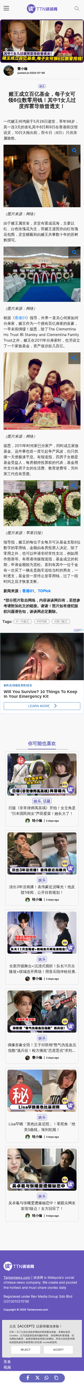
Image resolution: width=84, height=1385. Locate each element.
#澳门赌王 (60, 621)
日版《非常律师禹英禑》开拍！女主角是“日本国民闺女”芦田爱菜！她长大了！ (42, 810)
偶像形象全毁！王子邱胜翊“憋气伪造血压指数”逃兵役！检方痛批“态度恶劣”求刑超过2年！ (42, 1047)
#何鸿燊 (42, 621)
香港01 (20, 317)
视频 (7, 1367)
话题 (46, 801)
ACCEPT (58, 1349)
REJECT (26, 1349)
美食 (7, 1361)
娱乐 (42, 86)
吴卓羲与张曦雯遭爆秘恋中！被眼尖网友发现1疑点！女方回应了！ (42, 1205)
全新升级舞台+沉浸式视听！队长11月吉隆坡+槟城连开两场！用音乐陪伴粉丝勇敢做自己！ (42, 969)
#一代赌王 (22, 621)
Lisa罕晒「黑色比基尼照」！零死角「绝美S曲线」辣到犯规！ (42, 1127)
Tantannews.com (17, 1277)
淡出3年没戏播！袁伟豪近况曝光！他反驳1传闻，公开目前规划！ (42, 889)
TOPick (44, 590)
